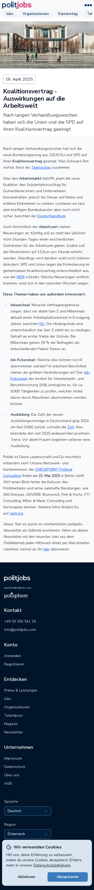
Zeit (70, 427)
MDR (21, 277)
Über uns (11, 775)
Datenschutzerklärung (51, 865)
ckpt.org (16, 513)
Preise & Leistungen (20, 690)
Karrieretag (68, 13)
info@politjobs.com (20, 629)
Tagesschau (41, 167)
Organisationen (36, 13)
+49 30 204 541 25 (20, 621)
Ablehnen (26, 876)
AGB (8, 783)
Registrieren (14, 664)
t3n (42, 323)
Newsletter (13, 732)
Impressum (13, 758)
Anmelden (12, 655)
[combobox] (27, 811)
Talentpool (13, 715)
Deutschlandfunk (51, 216)
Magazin (11, 723)
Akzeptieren (68, 876)
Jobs (9, 13)
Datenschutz (14, 766)
